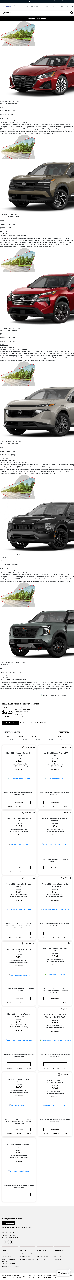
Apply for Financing (43, 1256)
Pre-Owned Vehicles (8, 1256)
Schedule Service (25, 1256)
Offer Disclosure (19, 769)
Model (34, 736)
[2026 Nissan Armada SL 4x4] (19, 1171)
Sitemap (24, 1276)
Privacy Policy (14, 1276)
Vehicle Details (10, 723)
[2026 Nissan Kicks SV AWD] (19, 844)
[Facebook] (4, 1242)
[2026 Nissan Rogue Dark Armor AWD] (55, 844)
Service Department (26, 1254)
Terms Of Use (19, 1276)
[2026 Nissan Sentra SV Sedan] (19, 778)
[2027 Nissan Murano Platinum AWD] (19, 1040)
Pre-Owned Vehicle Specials (10, 1266)
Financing (41, 1250)
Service (23, 1250)
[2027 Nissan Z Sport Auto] (19, 1105)
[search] (73, 6)
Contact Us (9, 1223)
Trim (46, 736)
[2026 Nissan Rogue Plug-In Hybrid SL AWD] (55, 1040)
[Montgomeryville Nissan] (7, 6)
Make (21, 736)
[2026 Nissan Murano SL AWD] (19, 975)
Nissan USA (40, 1276)
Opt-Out (44, 1276)
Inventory (6, 1250)
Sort (59, 736)
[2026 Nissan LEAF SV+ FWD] (55, 974)
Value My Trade (41, 1259)
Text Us (29, 806)
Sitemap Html (30, 1276)
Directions (57, 1259)
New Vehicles (6, 1254)
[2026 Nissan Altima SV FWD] (55, 778)
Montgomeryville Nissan (6, 1276)
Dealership (59, 1250)
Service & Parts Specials (27, 1259)
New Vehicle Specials (8, 1264)
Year (7, 736)
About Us (57, 1254)
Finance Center (41, 1254)
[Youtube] (11, 1242)
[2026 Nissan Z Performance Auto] (55, 1106)
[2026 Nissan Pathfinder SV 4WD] (19, 909)
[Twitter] (7, 1242)
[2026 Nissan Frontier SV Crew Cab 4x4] (55, 909)
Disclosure (43, 723)
